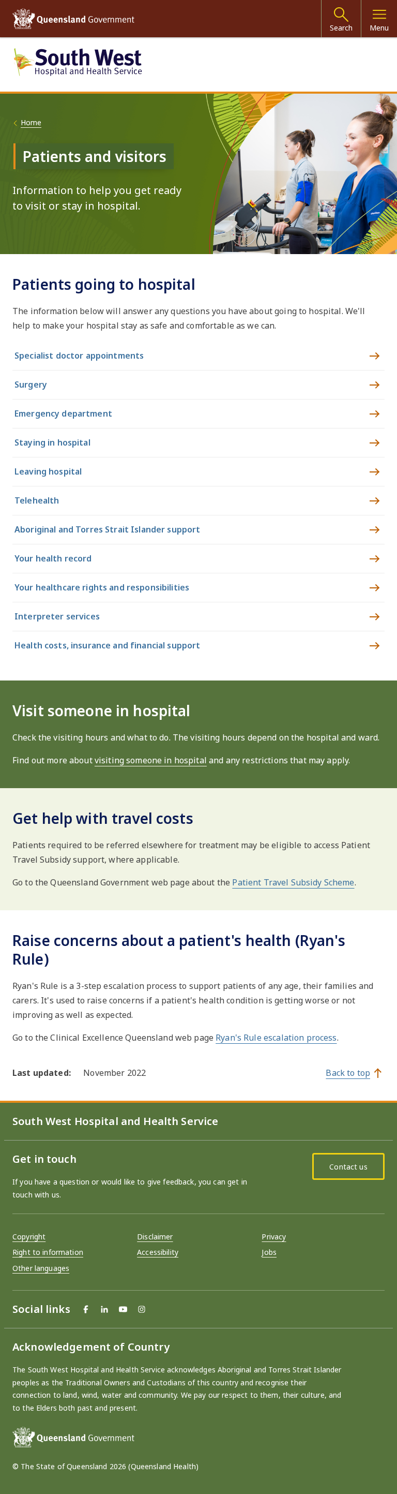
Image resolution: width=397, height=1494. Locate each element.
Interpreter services (57, 616)
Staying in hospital (52, 442)
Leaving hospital (48, 471)
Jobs (269, 1252)
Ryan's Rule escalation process (276, 1037)
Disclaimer (155, 1236)
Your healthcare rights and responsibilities (101, 587)
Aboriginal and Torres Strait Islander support (107, 529)
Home (31, 122)
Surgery (30, 384)
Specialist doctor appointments (79, 355)
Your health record (53, 558)
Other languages (40, 1268)
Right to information (47, 1252)
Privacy (274, 1236)
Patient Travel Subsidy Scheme (293, 882)
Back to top (348, 1072)
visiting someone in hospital (151, 760)
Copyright (28, 1236)
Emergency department (63, 413)
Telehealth (36, 500)
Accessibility (157, 1252)
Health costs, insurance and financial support (107, 645)
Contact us (348, 1167)
